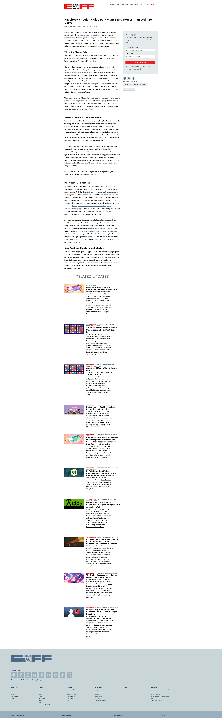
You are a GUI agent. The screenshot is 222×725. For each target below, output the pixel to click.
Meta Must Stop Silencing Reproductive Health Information (101, 288)
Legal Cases (98, 696)
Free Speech (129, 89)
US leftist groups (105, 206)
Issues (118, 4)
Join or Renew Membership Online (160, 690)
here (93, 339)
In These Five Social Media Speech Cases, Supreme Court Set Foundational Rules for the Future (102, 541)
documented (68, 72)
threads (69, 675)
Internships (42, 698)
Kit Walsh (69, 26)
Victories (41, 694)
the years (88, 72)
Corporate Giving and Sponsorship (160, 696)
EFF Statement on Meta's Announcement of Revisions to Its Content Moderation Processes (101, 473)
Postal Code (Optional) (132, 47)
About (112, 4)
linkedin (55, 675)
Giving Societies (155, 694)
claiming (67, 234)
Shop (147, 4)
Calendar (41, 690)
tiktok (62, 675)
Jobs (40, 700)
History (41, 696)
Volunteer (41, 692)
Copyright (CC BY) (18, 715)
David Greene (102, 468)
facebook (21, 675)
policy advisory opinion (100, 618)
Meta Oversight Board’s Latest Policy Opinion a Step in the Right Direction (101, 611)
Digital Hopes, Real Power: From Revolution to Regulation (101, 408)
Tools (141, 4)
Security (13, 694)
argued (88, 383)
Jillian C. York (80, 26)
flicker (48, 675)
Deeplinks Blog (91, 284)
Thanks (165, 715)
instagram (28, 675)
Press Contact (127, 690)
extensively (77, 72)
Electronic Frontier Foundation (79, 7)
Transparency (71, 696)
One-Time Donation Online (158, 692)
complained (87, 200)
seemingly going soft (98, 211)
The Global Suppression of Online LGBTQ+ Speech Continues (101, 576)
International (70, 698)
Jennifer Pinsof (103, 284)
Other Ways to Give (156, 700)
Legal (12, 692)
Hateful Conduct (96, 484)
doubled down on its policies (89, 35)
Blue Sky (34, 675)
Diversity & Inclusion (44, 704)
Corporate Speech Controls (135, 84)
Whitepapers (98, 698)
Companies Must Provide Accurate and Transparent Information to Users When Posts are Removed (102, 439)
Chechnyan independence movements (85, 206)
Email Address (129, 53)
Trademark (66, 715)
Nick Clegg (92, 61)
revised (106, 482)
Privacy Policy (117, 715)
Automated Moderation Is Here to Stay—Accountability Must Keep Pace (102, 330)
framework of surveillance (95, 527)
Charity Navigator (38, 680)
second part (92, 374)
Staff (40, 702)
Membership (14, 696)
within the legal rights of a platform (95, 84)
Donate (153, 4)
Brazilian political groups (73, 208)
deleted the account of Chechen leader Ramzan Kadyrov (97, 231)
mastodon (14, 675)
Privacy (69, 692)
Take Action (134, 4)
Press (12, 698)
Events (97, 694)
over (83, 72)
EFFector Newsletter (100, 700)
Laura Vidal (105, 509)
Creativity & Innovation (73, 694)
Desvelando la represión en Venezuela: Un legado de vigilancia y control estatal (103, 504)
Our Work (125, 4)
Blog (96, 690)
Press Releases (99, 692)
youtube (41, 675)
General (13, 690)
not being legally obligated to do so (99, 228)
